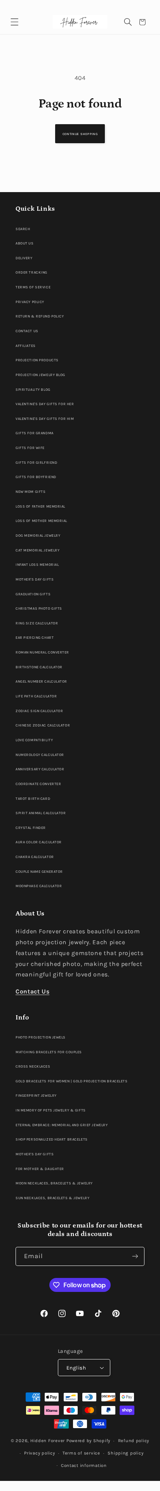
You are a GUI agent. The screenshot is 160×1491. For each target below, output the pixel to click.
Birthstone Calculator (39, 667)
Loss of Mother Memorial (41, 520)
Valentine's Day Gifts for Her (45, 404)
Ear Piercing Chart (35, 637)
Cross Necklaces (33, 1066)
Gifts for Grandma (35, 433)
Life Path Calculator (36, 696)
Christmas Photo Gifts (39, 608)
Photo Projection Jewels (41, 1037)
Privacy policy (39, 1453)
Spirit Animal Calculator (41, 813)
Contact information (84, 1465)
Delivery (24, 258)
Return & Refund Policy (40, 316)
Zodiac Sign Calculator (39, 711)
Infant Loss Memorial (37, 564)
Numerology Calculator (40, 754)
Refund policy (134, 1440)
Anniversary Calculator (40, 769)
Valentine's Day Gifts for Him (45, 418)
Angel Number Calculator (41, 681)
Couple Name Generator (39, 871)
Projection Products (37, 360)
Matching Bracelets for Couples (49, 1052)
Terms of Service (33, 287)
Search (23, 229)
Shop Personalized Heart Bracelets (52, 1139)
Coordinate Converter (38, 784)
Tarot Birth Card (33, 798)
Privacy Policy (30, 302)
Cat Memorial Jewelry (37, 550)
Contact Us (27, 331)
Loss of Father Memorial (40, 506)
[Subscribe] (135, 1256)
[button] (14, 22)
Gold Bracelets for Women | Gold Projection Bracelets (71, 1081)
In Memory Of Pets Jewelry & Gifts (51, 1110)
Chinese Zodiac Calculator (43, 725)
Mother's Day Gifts (35, 579)
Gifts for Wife (30, 448)
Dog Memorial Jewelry (38, 535)
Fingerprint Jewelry (36, 1095)
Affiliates (26, 345)
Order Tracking (31, 272)
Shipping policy (125, 1453)
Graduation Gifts (33, 594)
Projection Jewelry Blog (40, 375)
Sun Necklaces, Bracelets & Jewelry (52, 1198)
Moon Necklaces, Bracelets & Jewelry (54, 1183)
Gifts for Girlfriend (36, 462)
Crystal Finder (31, 827)
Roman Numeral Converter (42, 652)
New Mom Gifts (30, 491)
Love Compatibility (34, 740)
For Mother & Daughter (40, 1169)
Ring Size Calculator (37, 623)
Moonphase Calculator (39, 886)
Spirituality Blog (33, 389)
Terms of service (81, 1453)
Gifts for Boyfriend (36, 477)
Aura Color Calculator (39, 842)
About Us (25, 243)
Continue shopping (80, 134)
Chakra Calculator (35, 857)
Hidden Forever (47, 1440)
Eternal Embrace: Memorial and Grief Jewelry (62, 1125)
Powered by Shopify (88, 1440)
